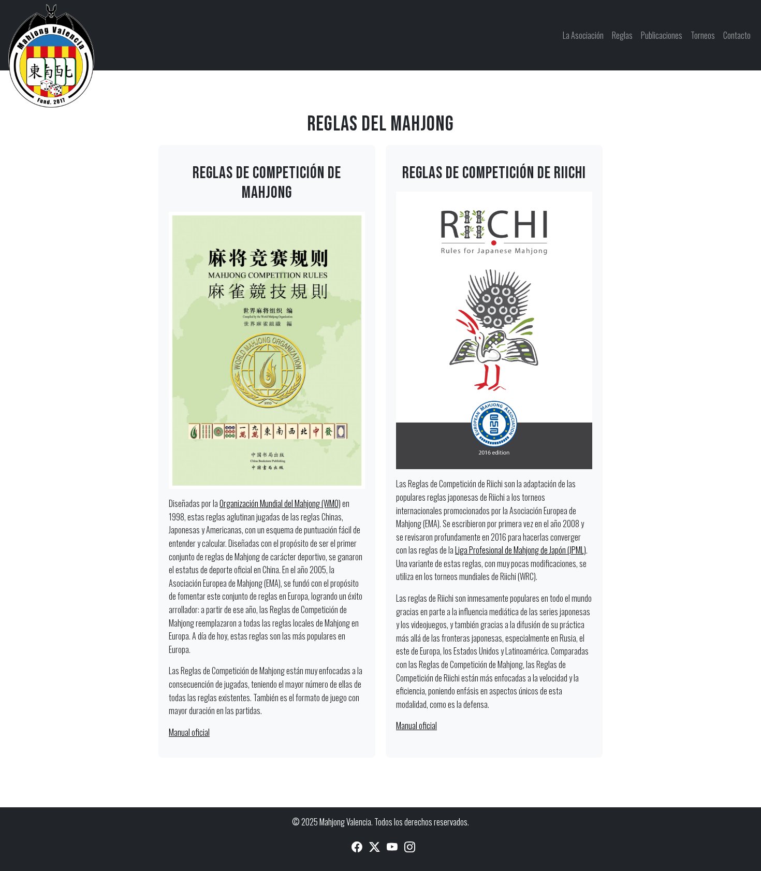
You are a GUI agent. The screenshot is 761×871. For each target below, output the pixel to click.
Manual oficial (189, 732)
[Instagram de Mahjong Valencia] (409, 846)
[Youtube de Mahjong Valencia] (392, 846)
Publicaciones (661, 35)
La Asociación (583, 35)
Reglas (622, 35)
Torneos (703, 35)
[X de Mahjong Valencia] (374, 846)
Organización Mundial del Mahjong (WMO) (280, 503)
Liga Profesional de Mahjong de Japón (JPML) (520, 550)
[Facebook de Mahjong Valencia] (357, 846)
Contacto (737, 35)
